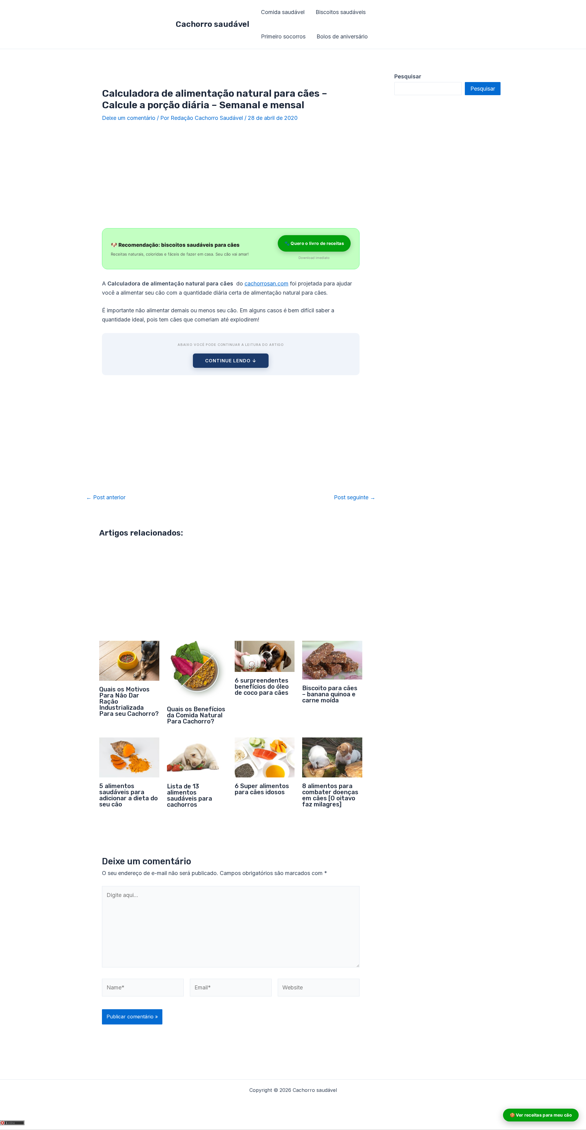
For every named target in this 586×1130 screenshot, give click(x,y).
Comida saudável (283, 12)
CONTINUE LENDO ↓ (230, 361)
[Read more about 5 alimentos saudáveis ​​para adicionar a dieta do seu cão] (129, 757)
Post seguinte (354, 497)
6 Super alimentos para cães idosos (262, 789)
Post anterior (105, 497)
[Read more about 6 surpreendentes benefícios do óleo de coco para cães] (265, 656)
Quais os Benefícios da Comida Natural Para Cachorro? (196, 715)
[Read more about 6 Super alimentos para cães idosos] (265, 757)
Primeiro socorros (283, 36)
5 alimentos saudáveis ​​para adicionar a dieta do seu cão (128, 795)
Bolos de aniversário (342, 36)
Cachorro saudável (212, 24)
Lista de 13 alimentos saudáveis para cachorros (189, 795)
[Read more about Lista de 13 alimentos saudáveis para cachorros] (197, 757)
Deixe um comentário (128, 118)
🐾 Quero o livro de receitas (314, 243)
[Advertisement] (231, 175)
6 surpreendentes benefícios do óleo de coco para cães (262, 686)
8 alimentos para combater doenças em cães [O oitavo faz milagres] (330, 795)
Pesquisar (482, 88)
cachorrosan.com (266, 283)
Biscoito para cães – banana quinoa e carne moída (329, 694)
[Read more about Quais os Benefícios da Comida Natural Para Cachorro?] (197, 670)
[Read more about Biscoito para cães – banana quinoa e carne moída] (332, 659)
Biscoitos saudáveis (341, 12)
